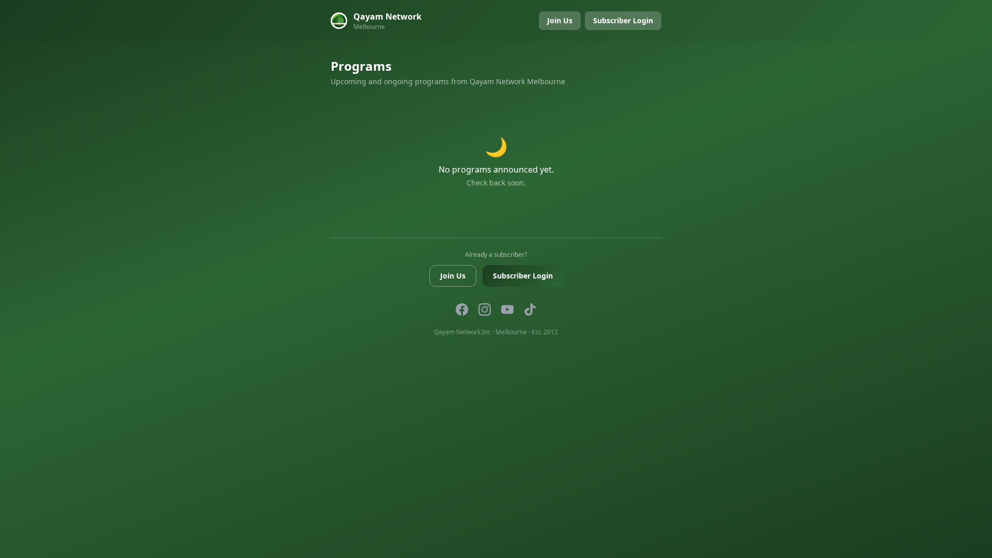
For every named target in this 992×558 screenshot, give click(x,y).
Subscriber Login (623, 20)
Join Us (559, 20)
